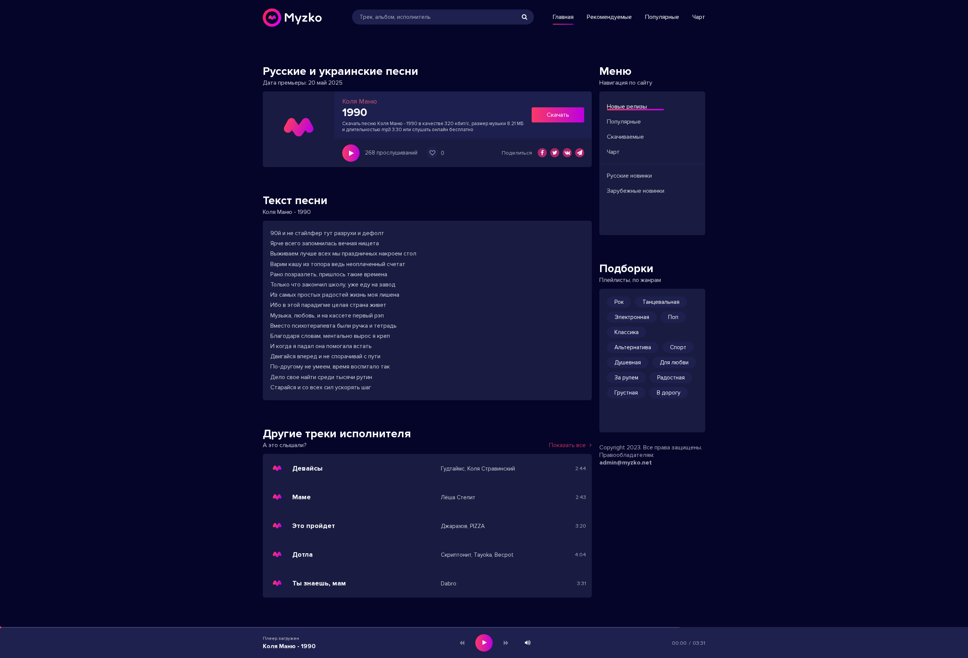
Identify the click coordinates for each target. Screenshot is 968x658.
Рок (619, 302)
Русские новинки (629, 176)
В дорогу (668, 392)
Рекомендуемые (609, 17)
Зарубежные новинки (635, 191)
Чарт (698, 17)
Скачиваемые (625, 137)
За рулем (626, 377)
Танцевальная (660, 302)
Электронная (631, 317)
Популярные (662, 17)
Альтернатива (632, 347)
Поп (673, 317)
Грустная (626, 392)
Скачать (558, 115)
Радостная (671, 377)
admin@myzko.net (625, 462)
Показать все (567, 445)
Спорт (678, 347)
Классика (626, 332)
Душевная (627, 362)
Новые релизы (627, 106)
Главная (563, 17)
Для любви (674, 362)
